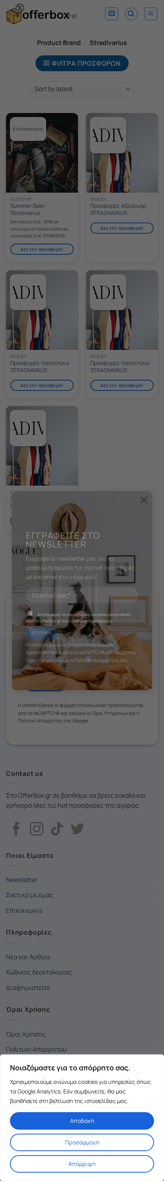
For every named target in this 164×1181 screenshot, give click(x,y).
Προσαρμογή (82, 1142)
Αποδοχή (82, 1120)
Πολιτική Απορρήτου (96, 649)
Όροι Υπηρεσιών (44, 649)
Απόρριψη (82, 1163)
